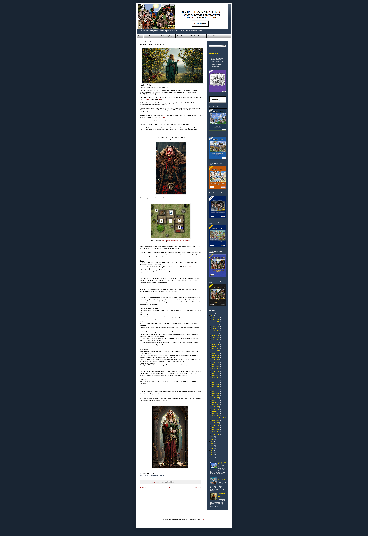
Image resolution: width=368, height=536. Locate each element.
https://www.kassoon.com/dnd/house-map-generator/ (175, 240)
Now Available (213, 53)
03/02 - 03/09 (215, 413)
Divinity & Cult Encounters (197, 36)
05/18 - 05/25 (215, 389)
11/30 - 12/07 (215, 326)
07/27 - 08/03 (215, 366)
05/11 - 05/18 (215, 391)
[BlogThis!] (168, 482)
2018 (212, 450)
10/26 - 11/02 (215, 337)
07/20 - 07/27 (215, 368)
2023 (212, 439)
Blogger (203, 519)
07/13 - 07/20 (215, 371)
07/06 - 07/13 (215, 373)
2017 (212, 452)
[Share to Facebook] (171, 482)
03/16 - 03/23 (215, 409)
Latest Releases (150, 36)
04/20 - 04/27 (215, 398)
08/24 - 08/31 (215, 357)
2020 (212, 446)
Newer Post (143, 487)
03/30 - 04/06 (215, 404)
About (220, 36)
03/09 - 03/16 (215, 411)
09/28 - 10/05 (215, 346)
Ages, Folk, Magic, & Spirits (166, 36)
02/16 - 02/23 (215, 420)
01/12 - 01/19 (215, 432)
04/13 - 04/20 (215, 400)
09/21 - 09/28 (215, 348)
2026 (212, 313)
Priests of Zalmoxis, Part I (222, 478)
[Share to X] (170, 482)
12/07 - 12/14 (215, 324)
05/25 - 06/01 (215, 386)
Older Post (198, 487)
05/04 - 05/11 (215, 393)
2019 (212, 448)
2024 (212, 437)
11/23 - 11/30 (215, 328)
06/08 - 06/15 (215, 382)
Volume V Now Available (222, 463)
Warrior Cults (212, 36)
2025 (212, 315)
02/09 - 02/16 (215, 423)
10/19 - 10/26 (215, 339)
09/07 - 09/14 (215, 353)
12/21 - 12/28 (215, 319)
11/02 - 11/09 (215, 335)
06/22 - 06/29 (215, 378)
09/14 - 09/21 (215, 351)
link (145, 94)
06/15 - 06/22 (215, 380)
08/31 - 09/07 (215, 355)
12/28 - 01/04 (215, 317)
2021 (212, 443)
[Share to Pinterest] (173, 482)
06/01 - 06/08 (215, 384)
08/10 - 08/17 (215, 362)
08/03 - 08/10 (215, 364)
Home (140, 36)
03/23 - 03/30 (215, 407)
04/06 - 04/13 (215, 402)
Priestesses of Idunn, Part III (219, 418)
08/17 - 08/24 (215, 360)
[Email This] (166, 482)
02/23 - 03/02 (215, 416)
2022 (212, 441)
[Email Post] (163, 482)
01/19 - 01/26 (215, 429)
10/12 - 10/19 (215, 342)
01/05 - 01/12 (215, 434)
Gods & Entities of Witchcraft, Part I (222, 495)
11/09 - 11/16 (215, 333)
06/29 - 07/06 (215, 375)
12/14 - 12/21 (215, 321)
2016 (212, 455)
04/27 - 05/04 (215, 395)
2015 (212, 457)
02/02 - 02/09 (215, 425)
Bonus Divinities (182, 36)
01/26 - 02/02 (215, 427)
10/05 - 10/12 (215, 344)
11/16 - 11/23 (215, 330)
